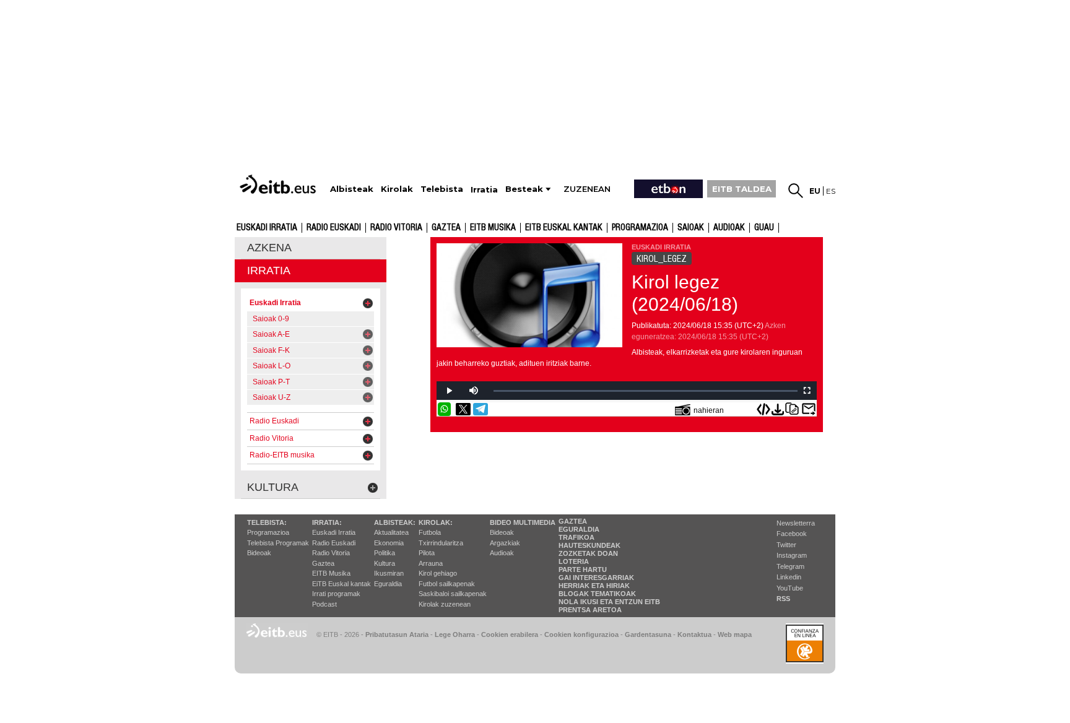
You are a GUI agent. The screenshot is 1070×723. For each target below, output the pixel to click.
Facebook (791, 533)
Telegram (790, 566)
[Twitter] (463, 409)
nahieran (709, 410)
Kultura (384, 563)
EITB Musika (493, 228)
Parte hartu (583, 569)
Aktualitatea (391, 532)
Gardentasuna (648, 634)
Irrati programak (336, 593)
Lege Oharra (455, 634)
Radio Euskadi (334, 228)
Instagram (791, 555)
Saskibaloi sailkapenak (453, 593)
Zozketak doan (588, 553)
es (830, 191)
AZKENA (269, 247)
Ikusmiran (389, 573)
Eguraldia (388, 583)
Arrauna (431, 563)
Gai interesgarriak (596, 577)
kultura (272, 487)
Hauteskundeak (589, 545)
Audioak (502, 552)
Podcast (324, 604)
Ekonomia (389, 543)
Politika (384, 552)
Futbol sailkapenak (447, 583)
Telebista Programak (278, 543)
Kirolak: (436, 522)
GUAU (764, 228)
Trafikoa (576, 537)
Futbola (430, 532)
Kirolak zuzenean (445, 604)
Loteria (574, 561)
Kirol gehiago (438, 573)
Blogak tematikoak (597, 593)
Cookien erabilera (509, 634)
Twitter (786, 544)
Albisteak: (394, 522)
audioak (729, 228)
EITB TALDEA (742, 189)
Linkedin (788, 577)
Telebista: (267, 522)
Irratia (268, 270)
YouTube (789, 588)
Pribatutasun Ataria (396, 634)
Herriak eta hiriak (594, 585)
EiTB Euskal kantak (341, 583)
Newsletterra (795, 523)
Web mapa (735, 634)
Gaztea (446, 228)
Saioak (690, 228)
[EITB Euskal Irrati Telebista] (279, 184)
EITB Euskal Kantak (563, 228)
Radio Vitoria (396, 228)
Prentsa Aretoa (590, 609)
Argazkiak (505, 543)
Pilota (427, 552)
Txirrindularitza (441, 543)
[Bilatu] (795, 190)
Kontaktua (694, 634)
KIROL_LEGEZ (662, 258)
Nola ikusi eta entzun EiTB (609, 601)
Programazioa (640, 228)
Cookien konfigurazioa (581, 634)
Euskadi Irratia (267, 228)
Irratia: (327, 522)
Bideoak (259, 552)
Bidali (809, 409)
